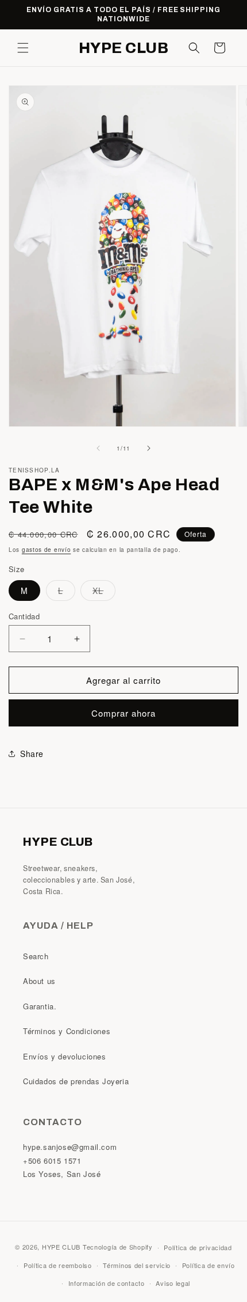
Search (36, 956)
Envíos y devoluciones (64, 1056)
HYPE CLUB (61, 1246)
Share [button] (32, 753)
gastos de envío (46, 550)
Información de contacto (106, 1283)
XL (103, 592)
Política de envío (208, 1265)
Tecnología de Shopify (118, 1246)
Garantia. (39, 1006)
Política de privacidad (197, 1247)
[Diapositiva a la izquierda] (98, 448)
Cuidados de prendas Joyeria (76, 1081)
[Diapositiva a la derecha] (148, 448)
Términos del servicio (137, 1265)
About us (39, 980)
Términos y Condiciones (66, 1030)
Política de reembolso (58, 1265)
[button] (23, 47)
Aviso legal (173, 1283)
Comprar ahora (123, 713)
